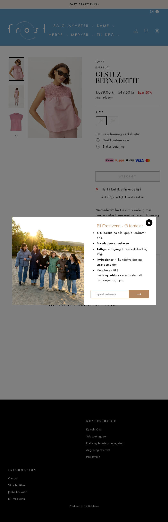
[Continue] (139, 294)
